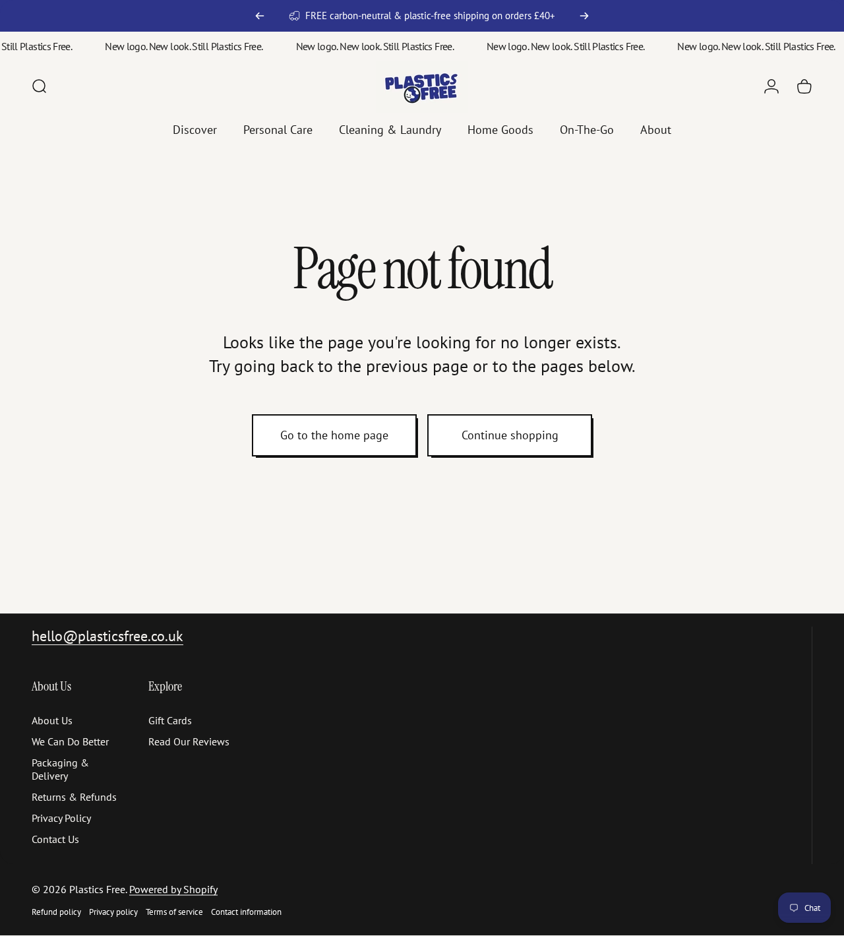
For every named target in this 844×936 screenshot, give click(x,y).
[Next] (584, 16)
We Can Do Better (70, 741)
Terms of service (174, 912)
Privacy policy (113, 912)
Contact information (246, 912)
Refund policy (56, 912)
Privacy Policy (61, 818)
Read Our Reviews (188, 741)
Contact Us (55, 839)
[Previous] (259, 16)
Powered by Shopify (173, 889)
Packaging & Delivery (60, 769)
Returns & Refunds (74, 796)
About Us (52, 720)
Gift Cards (170, 720)
